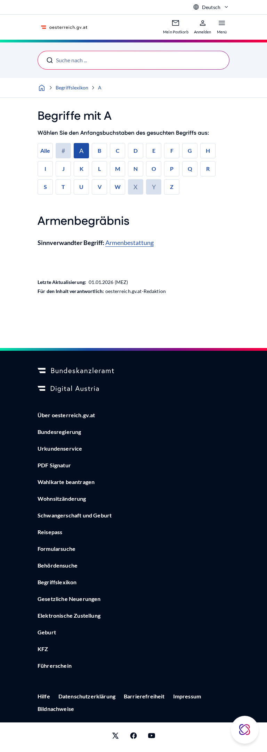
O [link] (154, 168)
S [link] (45, 186)
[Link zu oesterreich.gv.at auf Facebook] (133, 737)
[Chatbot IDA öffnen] (245, 730)
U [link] (81, 186)
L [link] (99, 168)
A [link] (81, 151)
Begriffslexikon (72, 87)
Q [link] (190, 168)
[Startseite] (42, 88)
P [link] (171, 168)
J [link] (63, 168)
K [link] (81, 168)
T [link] (63, 186)
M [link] (117, 168)
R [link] (208, 168)
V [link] (100, 186)
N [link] (136, 168)
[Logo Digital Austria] (133, 389)
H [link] (208, 150)
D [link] (136, 150)
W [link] (118, 186)
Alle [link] (45, 150)
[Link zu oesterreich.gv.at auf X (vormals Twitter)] (115, 737)
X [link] (136, 187)
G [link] (190, 150)
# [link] (63, 151)
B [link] (99, 150)
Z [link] (171, 186)
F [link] (171, 150)
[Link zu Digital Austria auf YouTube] (151, 737)
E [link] (153, 150)
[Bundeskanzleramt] (133, 370)
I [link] (45, 168)
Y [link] (154, 187)
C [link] (118, 150)
